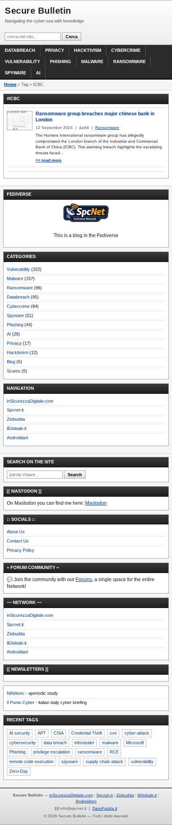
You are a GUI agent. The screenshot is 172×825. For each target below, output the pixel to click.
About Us (16, 531)
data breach (55, 742)
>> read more (49, 160)
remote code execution (31, 761)
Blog (11, 361)
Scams (13, 370)
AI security (19, 733)
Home (10, 84)
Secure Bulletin (38, 11)
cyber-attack (136, 733)
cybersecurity (22, 742)
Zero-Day (18, 771)
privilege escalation (51, 751)
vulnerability (142, 761)
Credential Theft (86, 733)
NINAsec (15, 693)
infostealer (84, 742)
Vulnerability (22, 61)
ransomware (90, 751)
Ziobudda (16, 419)
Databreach (20, 50)
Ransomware (129, 61)
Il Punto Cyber (20, 702)
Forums (84, 579)
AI (38, 72)
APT (42, 733)
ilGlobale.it (16, 428)
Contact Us (18, 540)
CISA (59, 733)
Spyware (15, 72)
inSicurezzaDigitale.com (30, 401)
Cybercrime (125, 50)
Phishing (60, 61)
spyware (69, 761)
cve (113, 733)
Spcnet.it (15, 409)
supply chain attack (104, 761)
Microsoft (135, 742)
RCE (114, 751)
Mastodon (96, 503)
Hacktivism (87, 50)
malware (110, 742)
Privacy (54, 50)
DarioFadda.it (104, 808)
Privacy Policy (20, 550)
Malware (92, 61)
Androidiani (17, 437)
